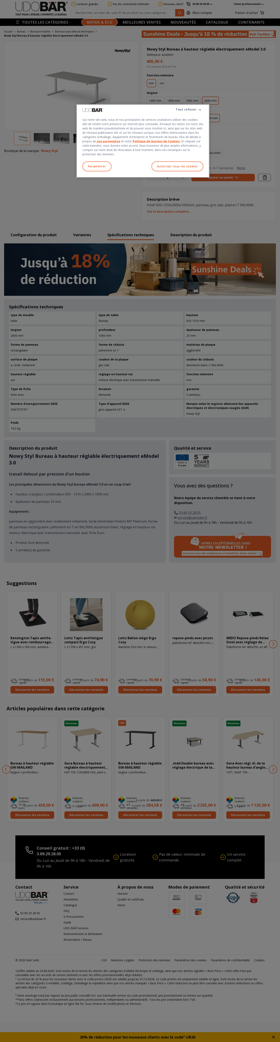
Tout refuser (186, 109)
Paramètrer (97, 166)
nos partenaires (108, 141)
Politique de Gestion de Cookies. (156, 141)
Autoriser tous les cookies (177, 166)
